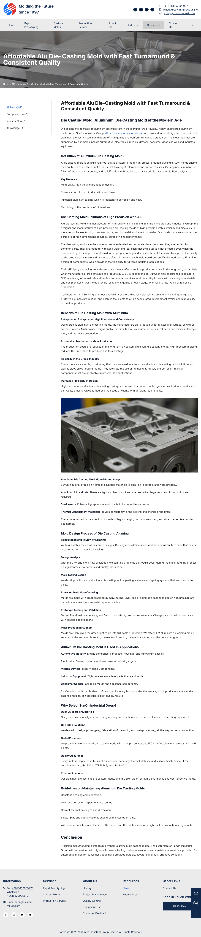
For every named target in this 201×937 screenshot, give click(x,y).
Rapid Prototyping (31, 25)
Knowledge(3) (14, 128)
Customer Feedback (95, 913)
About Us (112, 25)
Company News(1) (17, 114)
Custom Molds (58, 25)
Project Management (95, 894)
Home (11, 25)
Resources (153, 25)
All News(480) (14, 107)
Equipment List (92, 907)
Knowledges (130, 894)
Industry (133, 25)
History (87, 888)
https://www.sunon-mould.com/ (124, 133)
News (126, 888)
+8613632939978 (22, 888)
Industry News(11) (16, 121)
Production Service (85, 25)
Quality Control (92, 900)
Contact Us (174, 25)
